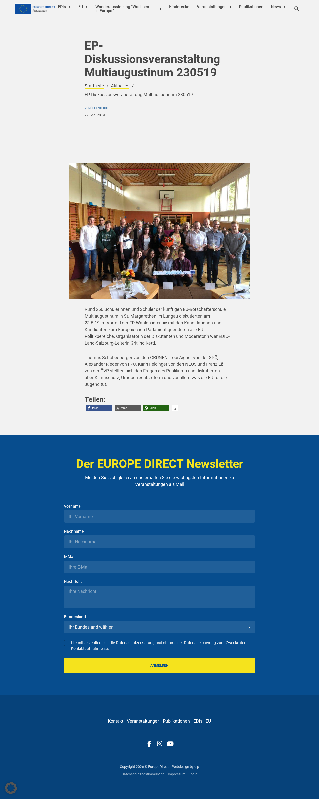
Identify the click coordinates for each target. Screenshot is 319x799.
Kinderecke (179, 6)
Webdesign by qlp (185, 767)
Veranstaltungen (212, 6)
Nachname (74, 531)
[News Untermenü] (284, 6)
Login (193, 774)
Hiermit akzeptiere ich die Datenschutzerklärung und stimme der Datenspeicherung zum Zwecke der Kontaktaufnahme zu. (158, 645)
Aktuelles (120, 85)
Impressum (176, 774)
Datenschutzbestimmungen (143, 774)
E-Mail (70, 557)
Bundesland (75, 617)
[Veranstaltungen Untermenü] (230, 6)
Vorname (72, 506)
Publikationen (251, 6)
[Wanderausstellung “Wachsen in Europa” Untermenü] (160, 8)
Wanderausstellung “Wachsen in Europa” (122, 8)
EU (80, 6)
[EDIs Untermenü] (69, 6)
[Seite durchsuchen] (296, 9)
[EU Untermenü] (86, 6)
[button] (99, 408)
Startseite (94, 85)
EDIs (62, 6)
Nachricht (73, 582)
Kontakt (115, 721)
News (276, 6)
